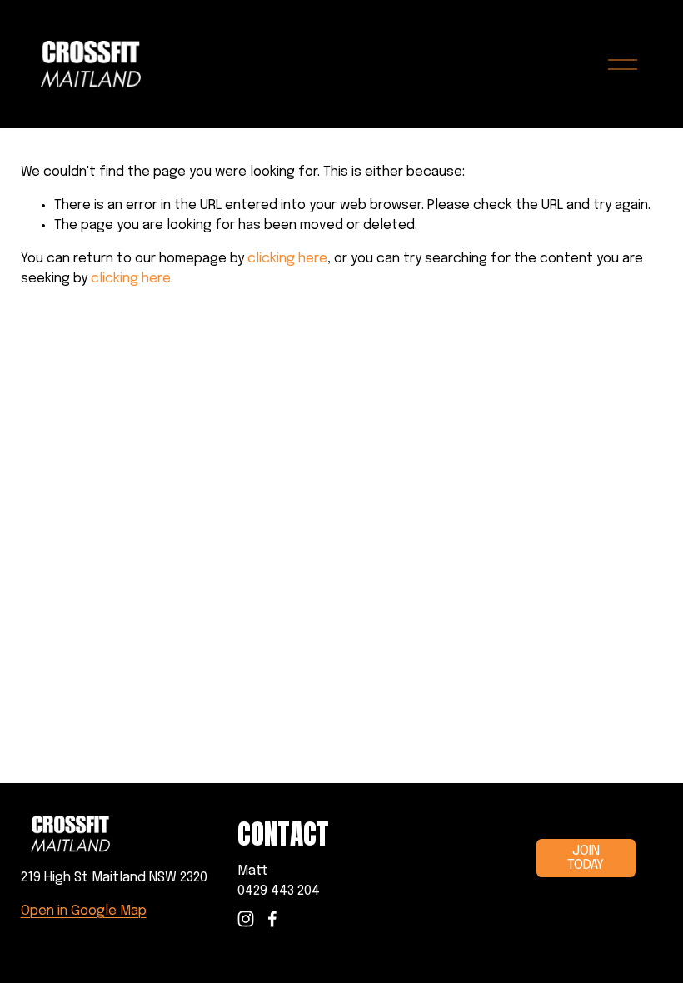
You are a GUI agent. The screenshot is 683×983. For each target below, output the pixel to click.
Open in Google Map (84, 911)
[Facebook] (272, 919)
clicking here (287, 259)
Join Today (585, 858)
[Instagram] (245, 919)
